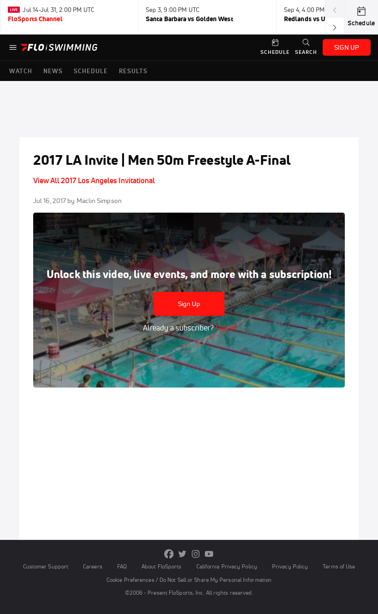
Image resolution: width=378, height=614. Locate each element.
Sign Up (189, 304)
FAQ (122, 566)
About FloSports (161, 566)
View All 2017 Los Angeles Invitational (94, 180)
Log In (225, 327)
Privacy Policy (290, 566)
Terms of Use (339, 566)
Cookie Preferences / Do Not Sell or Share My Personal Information (189, 579)
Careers (92, 566)
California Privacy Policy (226, 566)
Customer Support (46, 566)
